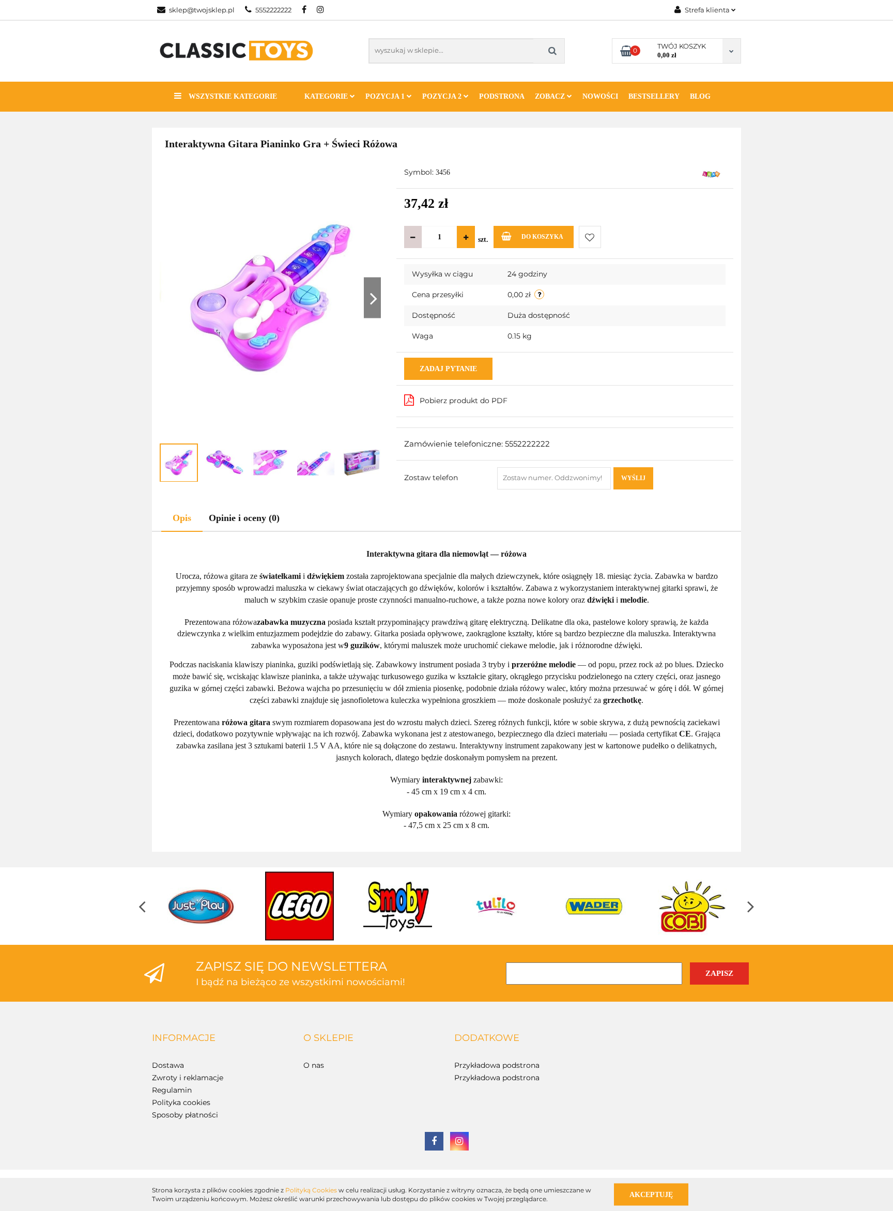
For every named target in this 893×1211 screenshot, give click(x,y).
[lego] (299, 906)
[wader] (594, 906)
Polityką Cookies (311, 1190)
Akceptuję (651, 1194)
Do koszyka (542, 236)
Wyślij (633, 478)
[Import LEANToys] (711, 173)
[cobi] (692, 906)
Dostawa (168, 1065)
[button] (183, 1038)
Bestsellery (654, 96)
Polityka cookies (181, 1102)
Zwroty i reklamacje (187, 1077)
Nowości (600, 96)
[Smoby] (397, 906)
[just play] (201, 906)
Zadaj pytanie (448, 369)
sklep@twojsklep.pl (202, 10)
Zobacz (551, 96)
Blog (700, 96)
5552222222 (273, 10)
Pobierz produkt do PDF (463, 400)
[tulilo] (495, 906)
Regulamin (172, 1090)
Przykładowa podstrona (497, 1065)
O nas (313, 1065)
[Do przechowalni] (590, 237)
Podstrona (502, 96)
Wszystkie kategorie (232, 96)
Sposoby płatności (185, 1115)
